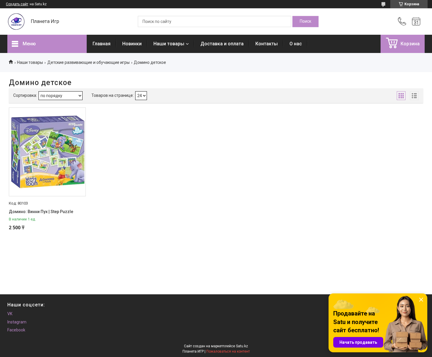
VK (9, 313)
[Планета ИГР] (16, 21)
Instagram (16, 322)
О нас (295, 44)
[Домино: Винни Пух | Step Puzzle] (47, 151)
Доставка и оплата (222, 44)
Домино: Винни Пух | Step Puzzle (41, 211)
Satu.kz (242, 346)
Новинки (132, 44)
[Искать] (305, 21)
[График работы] (416, 21)
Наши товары (168, 44)
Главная (101, 44)
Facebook (16, 330)
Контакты (266, 44)
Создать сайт (17, 4)
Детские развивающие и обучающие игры (88, 62)
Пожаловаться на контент (228, 351)
